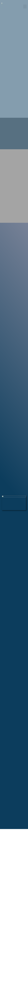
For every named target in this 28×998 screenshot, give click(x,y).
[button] (25, 6)
